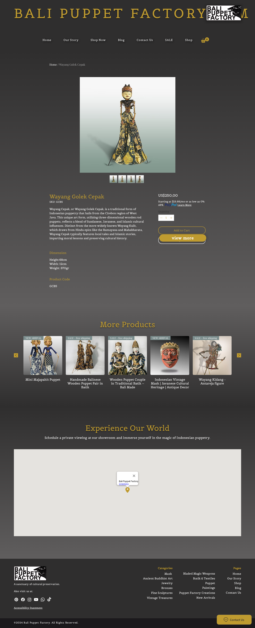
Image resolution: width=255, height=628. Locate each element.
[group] (127, 364)
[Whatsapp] (42, 599)
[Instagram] (29, 599)
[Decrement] (161, 218)
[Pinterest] (16, 599)
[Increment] (171, 218)
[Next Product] (239, 355)
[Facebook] (22, 599)
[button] (205, 40)
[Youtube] (36, 599)
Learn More (184, 205)
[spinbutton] (166, 218)
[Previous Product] (16, 355)
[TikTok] (49, 599)
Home (53, 64)
